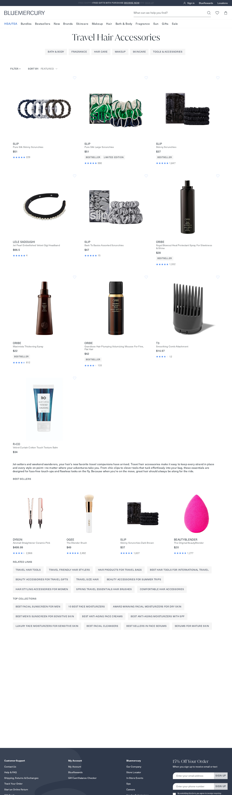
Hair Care (100, 51)
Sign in (191, 3)
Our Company (134, 766)
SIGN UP (221, 775)
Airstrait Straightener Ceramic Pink (31, 542)
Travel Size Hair (87, 579)
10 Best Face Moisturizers (86, 606)
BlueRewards (206, 3)
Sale (175, 23)
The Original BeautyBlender (189, 542)
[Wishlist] (217, 13)
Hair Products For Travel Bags (120, 569)
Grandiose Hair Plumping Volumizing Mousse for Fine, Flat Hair (114, 348)
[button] (225, 13)
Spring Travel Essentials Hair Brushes (104, 589)
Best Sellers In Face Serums (146, 626)
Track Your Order (13, 783)
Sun (156, 23)
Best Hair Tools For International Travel (179, 569)
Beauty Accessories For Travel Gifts (42, 579)
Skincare (82, 23)
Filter (15, 68)
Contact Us (10, 766)
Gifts (165, 23)
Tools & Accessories (167, 51)
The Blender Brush (77, 542)
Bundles (26, 23)
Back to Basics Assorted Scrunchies (104, 245)
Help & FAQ (10, 772)
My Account (74, 766)
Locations (222, 3)
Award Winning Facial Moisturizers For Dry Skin (147, 606)
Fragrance (143, 23)
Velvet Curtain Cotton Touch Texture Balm (35, 447)
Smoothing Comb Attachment (172, 346)
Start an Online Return (16, 789)
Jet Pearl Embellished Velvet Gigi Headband (36, 245)
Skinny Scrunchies (166, 147)
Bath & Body (124, 23)
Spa (128, 783)
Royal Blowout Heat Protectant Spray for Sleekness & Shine (184, 247)
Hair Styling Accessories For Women (42, 589)
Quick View (44, 108)
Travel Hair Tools (28, 569)
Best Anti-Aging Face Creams (102, 616)
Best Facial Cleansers (102, 626)
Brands (68, 23)
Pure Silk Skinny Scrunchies (28, 147)
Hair (109, 23)
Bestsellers (42, 23)
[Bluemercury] (24, 13)
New (57, 23)
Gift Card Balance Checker (82, 778)
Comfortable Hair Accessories (162, 589)
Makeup (97, 23)
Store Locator (133, 772)
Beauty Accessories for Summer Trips (134, 579)
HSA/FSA (10, 23)
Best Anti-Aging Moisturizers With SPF (158, 616)
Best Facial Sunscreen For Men (38, 606)
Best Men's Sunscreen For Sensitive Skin (45, 616)
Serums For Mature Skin (192, 626)
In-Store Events (134, 778)
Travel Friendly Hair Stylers (69, 569)
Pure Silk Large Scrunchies (99, 147)
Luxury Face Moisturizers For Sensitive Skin (47, 626)
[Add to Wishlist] (74, 78)
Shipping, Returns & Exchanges (21, 778)
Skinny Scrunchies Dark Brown (137, 542)
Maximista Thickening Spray (28, 346)
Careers (130, 789)
